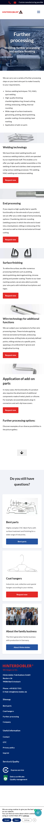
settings (26, 816)
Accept (7, 820)
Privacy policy (9, 747)
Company (7, 722)
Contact (6, 737)
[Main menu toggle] (38, 12)
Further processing (11, 716)
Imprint (6, 753)
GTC (5, 742)
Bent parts (7, 706)
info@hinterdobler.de (18, 692)
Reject (17, 820)
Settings (26, 820)
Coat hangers (8, 711)
